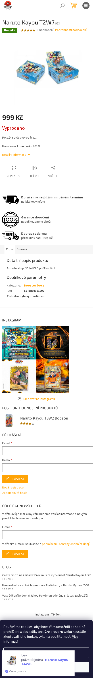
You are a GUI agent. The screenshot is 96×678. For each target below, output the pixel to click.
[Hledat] (62, 5)
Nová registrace (13, 488)
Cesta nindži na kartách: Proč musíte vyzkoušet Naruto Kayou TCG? (47, 575)
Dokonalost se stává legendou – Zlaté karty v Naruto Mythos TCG (45, 585)
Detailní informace (14, 155)
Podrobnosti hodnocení (71, 30)
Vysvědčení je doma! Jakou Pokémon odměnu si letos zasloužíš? (45, 596)
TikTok (56, 614)
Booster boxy (34, 285)
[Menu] (85, 5)
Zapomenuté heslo (14, 493)
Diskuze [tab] (22, 249)
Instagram (42, 614)
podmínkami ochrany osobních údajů (66, 544)
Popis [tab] (10, 249)
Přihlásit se (15, 479)
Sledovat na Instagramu (39, 399)
